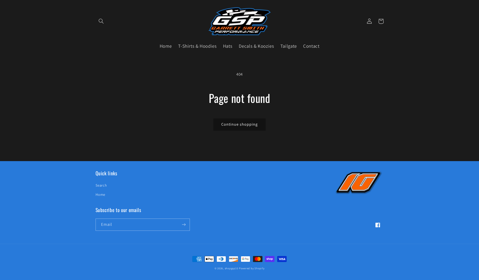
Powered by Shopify (251, 268)
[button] (101, 21)
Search (101, 185)
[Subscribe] (183, 225)
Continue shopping (239, 124)
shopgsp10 (231, 268)
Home (101, 194)
